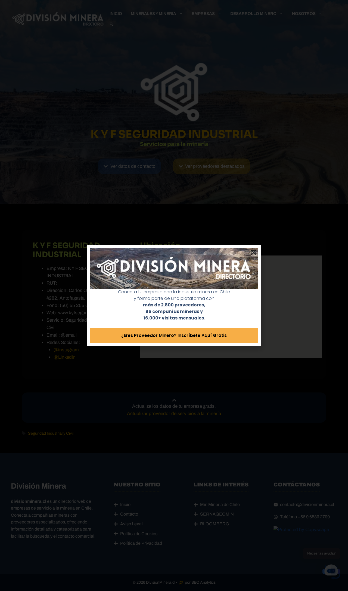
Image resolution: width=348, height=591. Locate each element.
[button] (253, 253)
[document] (174, 295)
